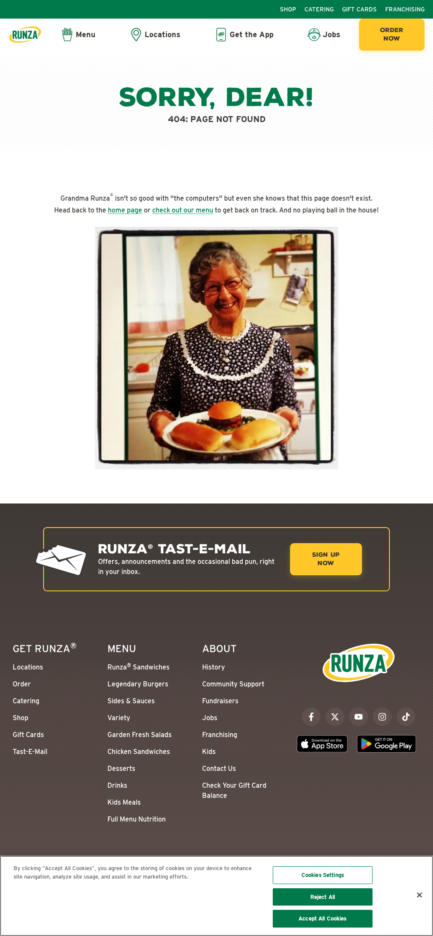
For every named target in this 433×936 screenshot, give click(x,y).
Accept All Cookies (322, 918)
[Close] (419, 895)
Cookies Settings (322, 875)
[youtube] (358, 716)
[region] (216, 896)
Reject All (322, 897)
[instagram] (382, 716)
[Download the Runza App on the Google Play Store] (386, 743)
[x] (335, 716)
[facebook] (311, 716)
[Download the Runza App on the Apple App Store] (322, 743)
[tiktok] (406, 716)
